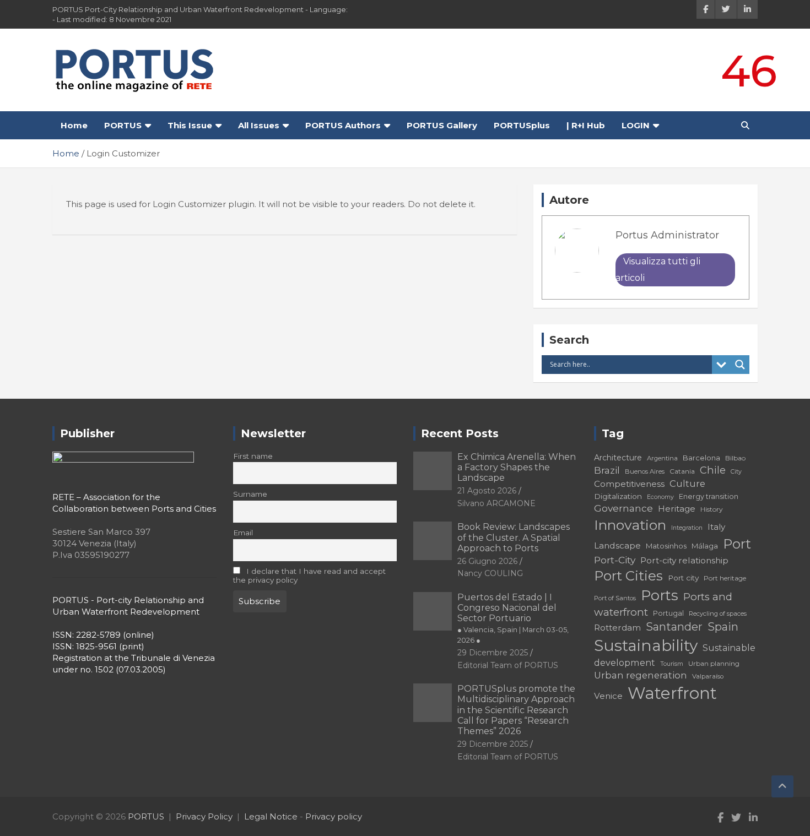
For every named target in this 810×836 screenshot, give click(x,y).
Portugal (668, 613)
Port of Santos (615, 598)
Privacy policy (333, 816)
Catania (682, 471)
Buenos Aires (645, 471)
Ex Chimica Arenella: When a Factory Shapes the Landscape (516, 467)
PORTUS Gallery (442, 125)
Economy (660, 497)
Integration (687, 527)
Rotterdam (617, 627)
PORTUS (123, 125)
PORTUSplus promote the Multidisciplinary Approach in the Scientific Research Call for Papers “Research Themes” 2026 (516, 709)
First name (253, 456)
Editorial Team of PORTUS (507, 665)
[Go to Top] (782, 786)
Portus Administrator (667, 235)
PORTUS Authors (343, 125)
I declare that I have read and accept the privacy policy (309, 575)
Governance (623, 508)
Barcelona (701, 457)
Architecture (618, 458)
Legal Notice (271, 816)
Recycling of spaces (718, 613)
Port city (683, 577)
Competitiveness (629, 484)
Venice (608, 696)
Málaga (705, 545)
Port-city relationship (684, 560)
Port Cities (628, 576)
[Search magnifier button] (740, 364)
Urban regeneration (640, 675)
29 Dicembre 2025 (492, 653)
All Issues (258, 125)
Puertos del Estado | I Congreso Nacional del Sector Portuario (513, 618)
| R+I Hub (585, 125)
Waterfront (672, 693)
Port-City (614, 560)
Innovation (630, 525)
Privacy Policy (204, 816)
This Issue (190, 125)
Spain (723, 626)
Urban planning (713, 663)
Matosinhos (666, 545)
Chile (713, 470)
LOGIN (636, 125)
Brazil (607, 470)
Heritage (676, 508)
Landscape (617, 545)
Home (74, 125)
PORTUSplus (522, 125)
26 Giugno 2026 (487, 561)
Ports (659, 595)
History (711, 509)
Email (243, 532)
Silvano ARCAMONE (496, 503)
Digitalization (618, 496)
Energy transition (708, 496)
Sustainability (646, 645)
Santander (674, 626)
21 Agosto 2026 (486, 491)
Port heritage (725, 578)
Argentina (662, 458)
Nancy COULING (490, 573)
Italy (716, 527)
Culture (687, 483)
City (736, 471)
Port (737, 544)
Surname (250, 494)
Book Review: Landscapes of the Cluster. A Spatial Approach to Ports (513, 537)
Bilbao (735, 458)
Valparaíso (707, 676)
